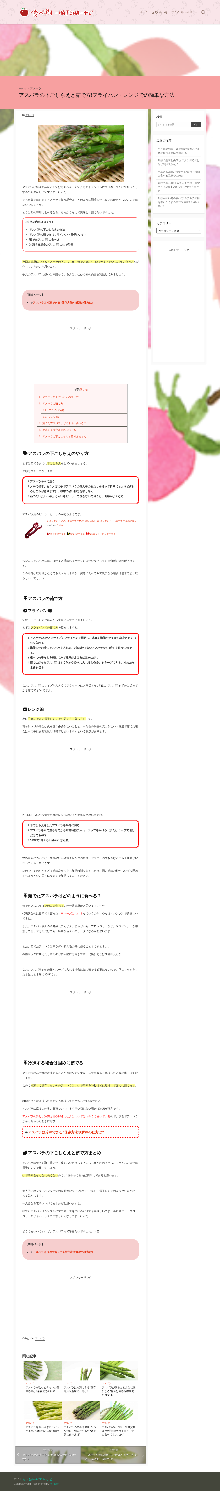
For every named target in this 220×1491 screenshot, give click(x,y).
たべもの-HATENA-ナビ (37, 1479)
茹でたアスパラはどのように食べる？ (62, 423)
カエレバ (60, 525)
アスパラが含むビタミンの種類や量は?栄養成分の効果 (42, 1389)
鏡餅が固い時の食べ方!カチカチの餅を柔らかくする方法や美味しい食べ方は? (179, 202)
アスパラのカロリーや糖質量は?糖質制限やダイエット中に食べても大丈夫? (118, 1430)
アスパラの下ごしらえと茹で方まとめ (62, 436)
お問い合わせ (159, 12)
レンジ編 (50, 416)
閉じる (83, 389)
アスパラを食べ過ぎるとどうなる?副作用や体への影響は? (42, 1428)
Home (22, 88)
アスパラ (35, 88)
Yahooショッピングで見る (102, 533)
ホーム (144, 12)
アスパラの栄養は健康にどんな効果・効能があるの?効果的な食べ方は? (80, 1430)
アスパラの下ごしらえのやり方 (58, 397)
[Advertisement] (110, 50)
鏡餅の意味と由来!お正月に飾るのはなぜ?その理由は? (179, 162)
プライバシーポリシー (184, 12)
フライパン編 (53, 410)
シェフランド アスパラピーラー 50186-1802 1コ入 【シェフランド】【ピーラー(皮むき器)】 (92, 520)
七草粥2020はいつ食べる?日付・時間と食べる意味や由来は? (179, 173)
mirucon (54, 1483)
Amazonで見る (77, 533)
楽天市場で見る (58, 533)
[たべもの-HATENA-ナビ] (56, 12)
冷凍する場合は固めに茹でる (57, 429)
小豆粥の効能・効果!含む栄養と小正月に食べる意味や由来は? (179, 150)
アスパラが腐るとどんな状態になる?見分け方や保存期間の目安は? (118, 1391)
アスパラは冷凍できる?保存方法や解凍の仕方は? (63, 302)
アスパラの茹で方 (50, 403)
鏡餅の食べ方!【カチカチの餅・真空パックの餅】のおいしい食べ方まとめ (179, 186)
